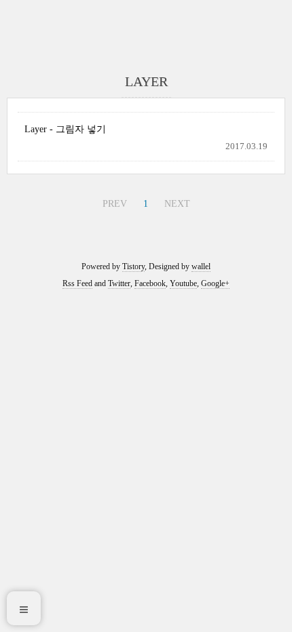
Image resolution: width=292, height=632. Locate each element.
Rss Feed (77, 283)
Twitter (119, 283)
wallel (201, 266)
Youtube (183, 283)
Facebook (150, 283)
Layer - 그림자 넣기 (65, 129)
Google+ (215, 283)
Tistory (133, 266)
